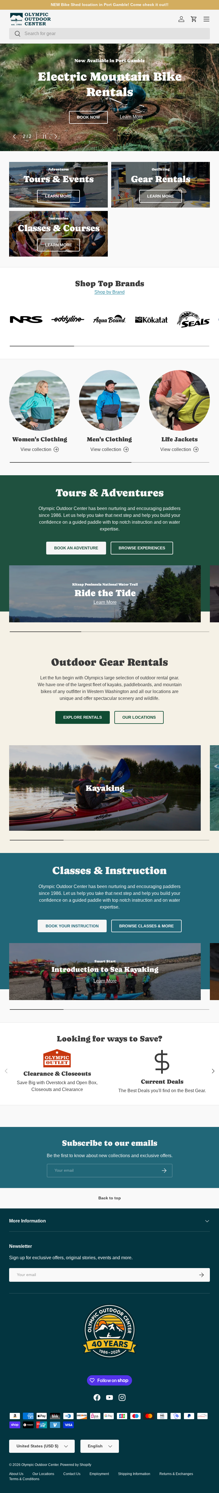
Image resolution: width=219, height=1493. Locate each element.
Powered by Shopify (75, 1465)
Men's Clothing (109, 439)
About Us (16, 1474)
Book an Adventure (76, 548)
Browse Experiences (142, 548)
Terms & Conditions (24, 1479)
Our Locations (139, 717)
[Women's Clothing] (39, 400)
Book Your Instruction (72, 926)
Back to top (109, 1198)
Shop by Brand (109, 292)
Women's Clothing (39, 439)
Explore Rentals (82, 717)
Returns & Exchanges (176, 1474)
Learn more (160, 196)
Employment (99, 1474)
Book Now (88, 117)
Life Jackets (179, 439)
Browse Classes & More (146, 926)
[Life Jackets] (179, 400)
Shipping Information (134, 1474)
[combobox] (109, 33)
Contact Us (71, 1474)
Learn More (131, 116)
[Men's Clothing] (109, 400)
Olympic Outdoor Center (39, 1465)
